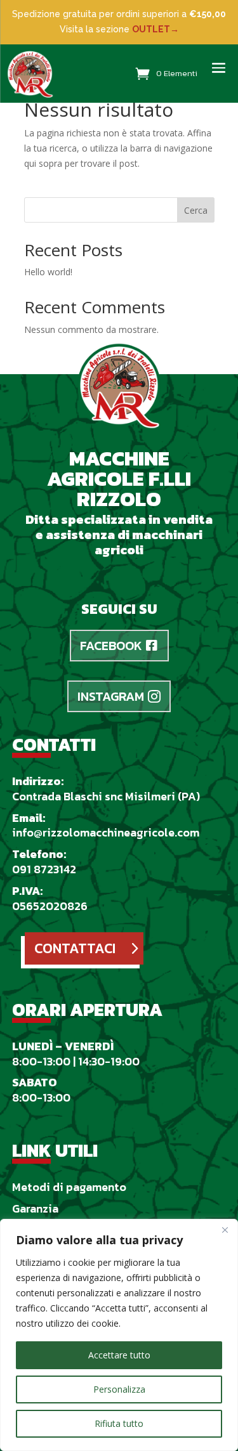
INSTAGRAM (110, 696)
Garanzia (35, 1208)
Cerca (196, 210)
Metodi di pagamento (69, 1186)
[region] (119, 1335)
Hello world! (48, 272)
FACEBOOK (111, 645)
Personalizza (119, 1389)
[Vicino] (224, 1229)
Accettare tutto (119, 1355)
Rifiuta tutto (119, 1423)
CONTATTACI (75, 948)
